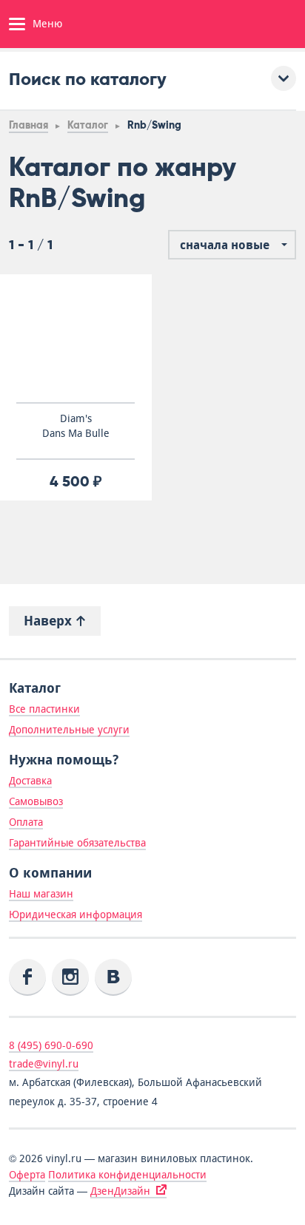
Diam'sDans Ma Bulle (76, 426)
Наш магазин (41, 894)
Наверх (50, 620)
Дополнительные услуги (69, 730)
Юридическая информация (75, 914)
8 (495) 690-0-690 (51, 1045)
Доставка (30, 781)
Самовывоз (36, 801)
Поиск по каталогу (88, 78)
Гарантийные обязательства (77, 843)
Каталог (87, 125)
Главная (28, 125)
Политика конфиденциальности (127, 1175)
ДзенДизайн (120, 1191)
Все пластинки (44, 709)
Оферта (27, 1175)
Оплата (26, 822)
